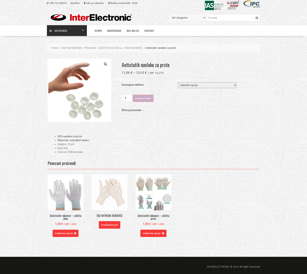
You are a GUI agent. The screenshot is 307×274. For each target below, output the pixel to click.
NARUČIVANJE (114, 30)
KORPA (98, 30)
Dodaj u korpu (143, 98)
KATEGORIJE (61, 30)
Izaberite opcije (64, 233)
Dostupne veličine (133, 84)
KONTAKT (149, 30)
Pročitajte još (109, 224)
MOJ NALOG (133, 30)
